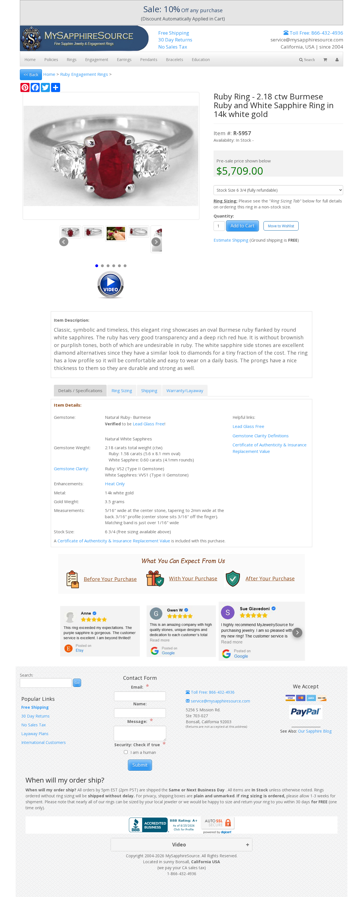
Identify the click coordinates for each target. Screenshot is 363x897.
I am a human (143, 752)
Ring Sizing (121, 390)
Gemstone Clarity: (71, 468)
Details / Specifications (80, 390)
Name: (140, 703)
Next (156, 241)
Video (179, 844)
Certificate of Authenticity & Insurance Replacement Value (114, 540)
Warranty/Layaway (184, 390)
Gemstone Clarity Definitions (261, 435)
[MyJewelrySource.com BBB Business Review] (164, 824)
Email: (140, 686)
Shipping (149, 390)
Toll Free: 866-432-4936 (315, 33)
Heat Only (115, 483)
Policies (51, 59)
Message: (140, 721)
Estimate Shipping (231, 240)
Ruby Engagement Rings (84, 74)
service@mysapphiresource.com (220, 701)
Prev (63, 241)
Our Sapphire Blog (315, 731)
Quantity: (224, 216)
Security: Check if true (140, 744)
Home (49, 74)
